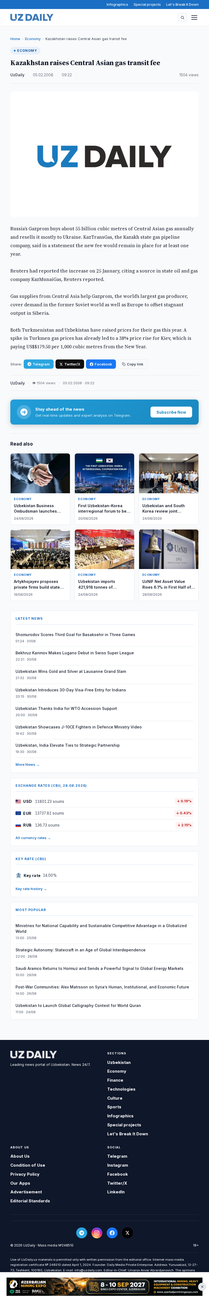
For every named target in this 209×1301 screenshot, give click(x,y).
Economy (33, 39)
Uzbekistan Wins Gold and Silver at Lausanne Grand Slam (71, 671)
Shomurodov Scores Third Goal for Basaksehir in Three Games (75, 634)
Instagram (117, 1165)
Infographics (117, 4)
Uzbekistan (119, 1062)
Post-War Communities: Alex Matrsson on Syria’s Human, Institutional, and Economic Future (102, 987)
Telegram (41, 364)
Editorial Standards (30, 1200)
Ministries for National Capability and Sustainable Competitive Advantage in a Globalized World (101, 928)
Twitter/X (72, 364)
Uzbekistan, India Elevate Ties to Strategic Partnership (68, 745)
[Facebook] (112, 1232)
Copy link (135, 364)
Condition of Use (27, 1165)
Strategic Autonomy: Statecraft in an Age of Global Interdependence (81, 950)
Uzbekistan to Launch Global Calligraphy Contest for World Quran (78, 1005)
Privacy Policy (24, 1174)
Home (15, 39)
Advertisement (26, 1191)
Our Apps (20, 1183)
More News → (28, 764)
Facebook (103, 364)
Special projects (147, 4)
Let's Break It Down (182, 4)
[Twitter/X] (127, 1232)
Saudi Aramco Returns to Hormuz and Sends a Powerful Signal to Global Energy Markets (99, 968)
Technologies (121, 1089)
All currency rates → (33, 838)
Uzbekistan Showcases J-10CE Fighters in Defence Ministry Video (79, 727)
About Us (20, 1156)
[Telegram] (81, 1232)
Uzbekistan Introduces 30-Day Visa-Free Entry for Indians (71, 690)
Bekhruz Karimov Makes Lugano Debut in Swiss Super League (75, 652)
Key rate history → (31, 889)
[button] (182, 17)
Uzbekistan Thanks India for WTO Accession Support (66, 708)
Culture (114, 1098)
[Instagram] (96, 1232)
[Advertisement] (104, 1287)
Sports (114, 1106)
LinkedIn (116, 1191)
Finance (115, 1080)
